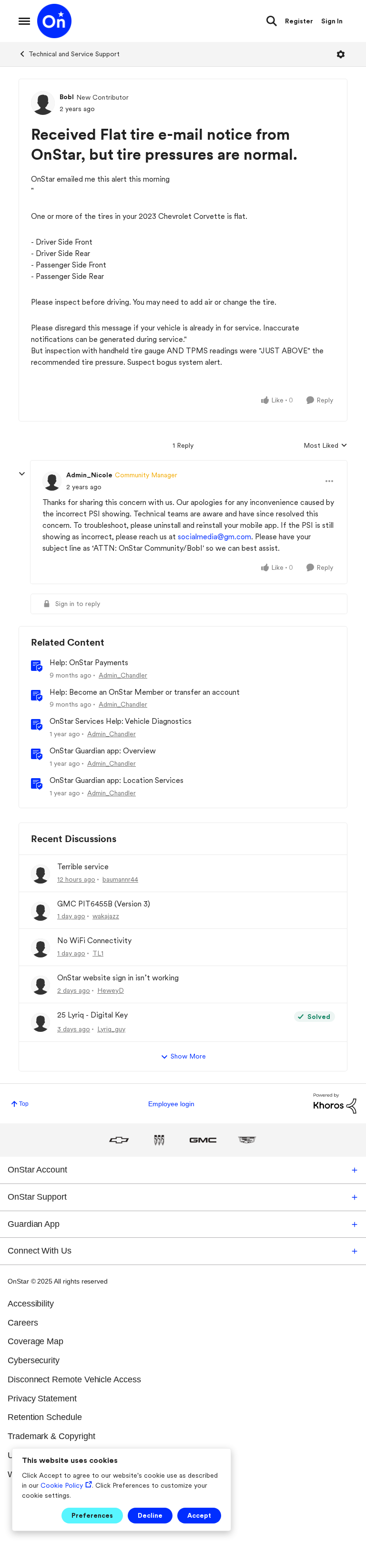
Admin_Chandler (123, 675)
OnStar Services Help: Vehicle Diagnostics (121, 721)
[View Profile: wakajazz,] (40, 911)
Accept (199, 1515)
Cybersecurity (34, 1360)
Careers (23, 1322)
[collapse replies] (22, 474)
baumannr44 (120, 879)
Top (24, 1104)
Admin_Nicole (89, 475)
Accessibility (31, 1303)
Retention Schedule (45, 1417)
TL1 (97, 953)
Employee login (171, 1104)
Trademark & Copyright (51, 1436)
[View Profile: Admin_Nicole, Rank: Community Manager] (51, 481)
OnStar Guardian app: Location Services (116, 780)
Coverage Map (35, 1341)
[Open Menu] (340, 54)
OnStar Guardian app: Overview (103, 750)
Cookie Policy (62, 1485)
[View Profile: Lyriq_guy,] (40, 1022)
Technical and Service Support (74, 54)
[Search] (271, 21)
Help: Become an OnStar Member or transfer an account (145, 692)
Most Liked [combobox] (325, 446)
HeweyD (110, 990)
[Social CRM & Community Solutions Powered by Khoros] (335, 1103)
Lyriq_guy (111, 1029)
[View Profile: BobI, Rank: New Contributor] (43, 103)
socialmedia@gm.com (214, 536)
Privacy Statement (42, 1398)
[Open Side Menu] (24, 21)
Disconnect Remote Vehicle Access (74, 1379)
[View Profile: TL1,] (40, 947)
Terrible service (83, 866)
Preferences (92, 1515)
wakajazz (105, 916)
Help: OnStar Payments (89, 662)
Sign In (332, 21)
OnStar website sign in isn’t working (118, 977)
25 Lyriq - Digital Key (92, 1014)
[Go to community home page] (54, 21)
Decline (150, 1515)
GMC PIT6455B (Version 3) (103, 903)
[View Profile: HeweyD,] (40, 985)
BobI (67, 97)
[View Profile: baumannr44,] (40, 874)
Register (299, 21)
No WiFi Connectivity (94, 940)
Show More (188, 1056)
